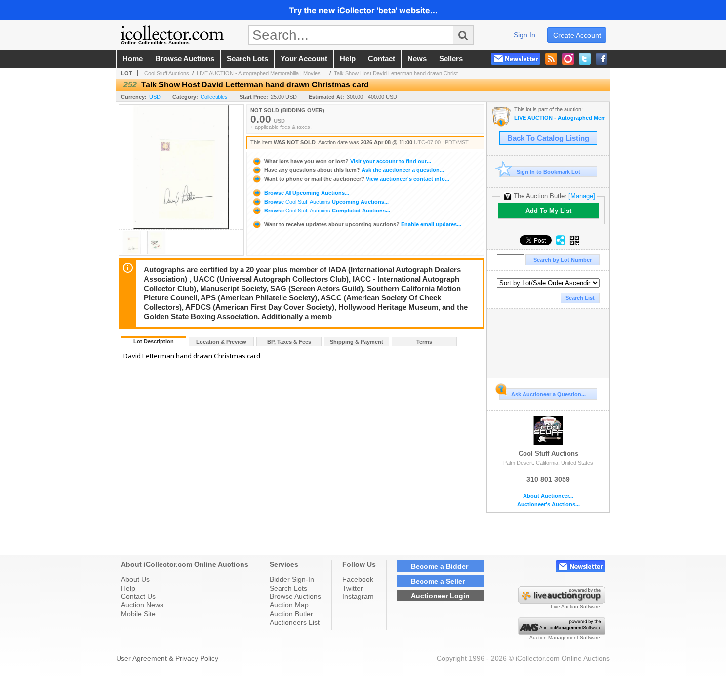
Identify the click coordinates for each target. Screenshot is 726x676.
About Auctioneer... (548, 496)
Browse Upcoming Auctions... (306, 193)
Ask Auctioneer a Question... (548, 394)
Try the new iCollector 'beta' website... (363, 10)
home (132, 59)
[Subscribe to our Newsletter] (515, 59)
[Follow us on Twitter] (585, 59)
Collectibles (214, 97)
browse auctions (184, 59)
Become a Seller (438, 581)
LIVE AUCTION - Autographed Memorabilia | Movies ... (261, 73)
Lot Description (153, 341)
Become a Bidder (439, 566)
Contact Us (138, 596)
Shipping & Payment (356, 342)
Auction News (142, 605)
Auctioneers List (295, 622)
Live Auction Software (575, 606)
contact (381, 59)
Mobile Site (138, 614)
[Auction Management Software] (561, 632)
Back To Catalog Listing (548, 138)
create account (577, 35)
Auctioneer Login (440, 596)
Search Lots (288, 588)
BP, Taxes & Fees (289, 342)
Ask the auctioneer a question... (354, 170)
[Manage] (581, 196)
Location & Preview (221, 342)
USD (155, 97)
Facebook (357, 579)
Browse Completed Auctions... (326, 210)
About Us (135, 579)
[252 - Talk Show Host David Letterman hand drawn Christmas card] (132, 252)
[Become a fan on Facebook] (601, 59)
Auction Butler (291, 614)
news (417, 59)
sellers (451, 59)
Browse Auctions (295, 596)
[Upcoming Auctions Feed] (551, 59)
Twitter (352, 588)
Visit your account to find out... (347, 161)
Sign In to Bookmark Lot (548, 172)
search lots (247, 59)
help (348, 59)
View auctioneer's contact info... (356, 179)
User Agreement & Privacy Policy (167, 658)
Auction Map (289, 605)
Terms (424, 342)
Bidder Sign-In (292, 579)
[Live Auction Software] (561, 601)
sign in (524, 35)
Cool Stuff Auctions (166, 73)
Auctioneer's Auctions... (548, 504)
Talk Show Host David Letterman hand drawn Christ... (398, 73)
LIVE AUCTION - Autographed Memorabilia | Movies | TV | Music (559, 118)
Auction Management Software (564, 637)
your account (304, 59)
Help (128, 588)
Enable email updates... (362, 224)
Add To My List (548, 210)
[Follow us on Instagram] (568, 59)
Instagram (358, 596)
